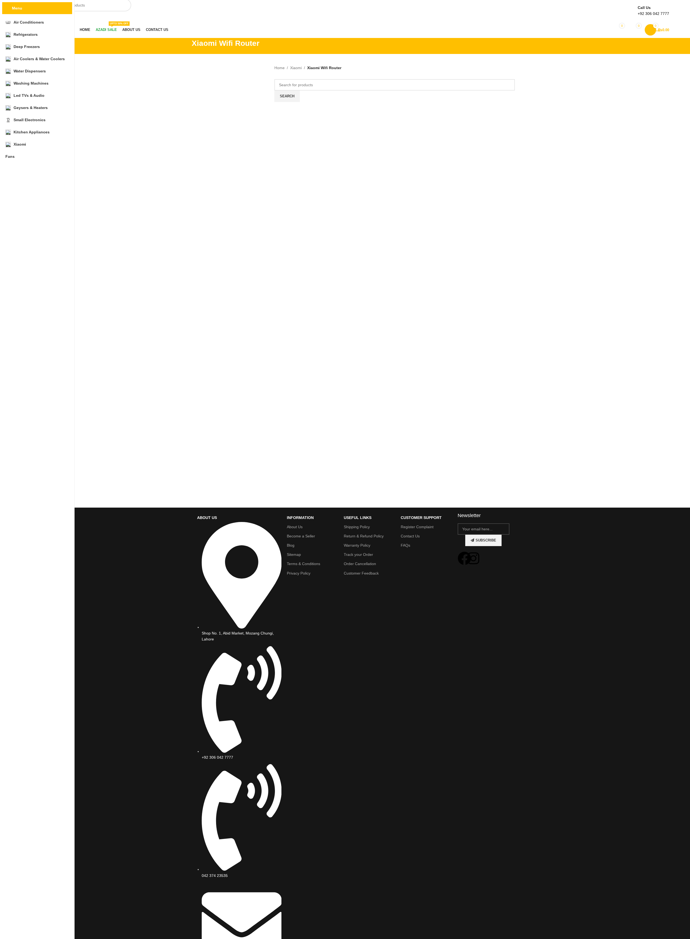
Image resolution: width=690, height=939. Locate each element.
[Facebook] (464, 558)
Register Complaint (417, 527)
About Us (295, 527)
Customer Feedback (361, 573)
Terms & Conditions (303, 564)
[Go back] (185, 46)
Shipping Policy (357, 527)
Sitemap (294, 554)
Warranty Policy (357, 545)
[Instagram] (473, 558)
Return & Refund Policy (364, 536)
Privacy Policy (298, 573)
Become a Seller (301, 536)
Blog (290, 545)
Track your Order (358, 554)
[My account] (600, 29)
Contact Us (410, 536)
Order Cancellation (360, 564)
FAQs (405, 545)
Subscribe (486, 540)
